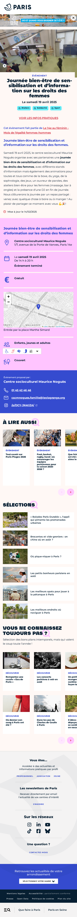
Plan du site (64, 899)
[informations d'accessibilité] (22, 351)
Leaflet (45, 326)
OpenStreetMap (60, 326)
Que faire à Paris (29, 909)
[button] (38, 307)
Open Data (22, 899)
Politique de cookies (43, 899)
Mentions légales (16, 893)
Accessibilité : (49, 893)
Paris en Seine (57, 909)
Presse (9, 899)
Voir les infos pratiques (38, 118)
